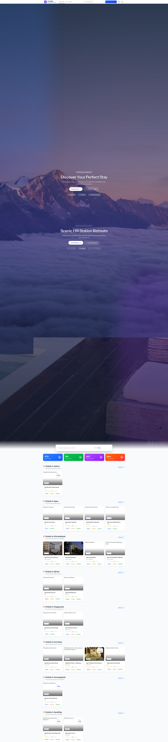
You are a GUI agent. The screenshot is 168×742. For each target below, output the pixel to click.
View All (120, 467)
